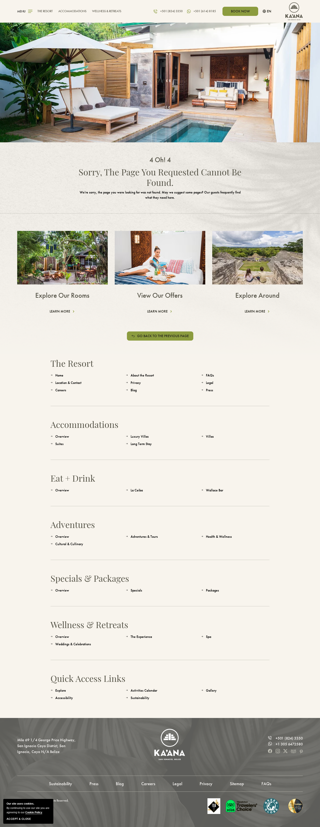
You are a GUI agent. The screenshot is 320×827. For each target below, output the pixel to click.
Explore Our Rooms (62, 295)
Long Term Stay (141, 444)
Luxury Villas (140, 436)
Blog (134, 390)
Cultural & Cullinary (69, 544)
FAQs (210, 375)
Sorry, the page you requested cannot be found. (160, 177)
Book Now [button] (240, 11)
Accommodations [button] (72, 11)
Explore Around (257, 295)
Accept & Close (19, 818)
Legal (209, 383)
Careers (60, 390)
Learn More (61, 311)
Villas (210, 436)
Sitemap (237, 783)
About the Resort (142, 375)
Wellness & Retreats (89, 624)
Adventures (73, 524)
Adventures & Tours (144, 537)
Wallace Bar (214, 490)
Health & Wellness (219, 537)
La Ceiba (137, 490)
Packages (212, 590)
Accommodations (84, 424)
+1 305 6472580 (289, 744)
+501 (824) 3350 (289, 738)
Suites (59, 444)
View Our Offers (160, 295)
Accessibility (64, 698)
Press (209, 390)
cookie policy (33, 812)
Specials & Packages (90, 578)
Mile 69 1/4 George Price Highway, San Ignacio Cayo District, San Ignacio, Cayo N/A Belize (46, 746)
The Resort (72, 363)
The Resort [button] (45, 11)
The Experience (141, 637)
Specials (136, 590)
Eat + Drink (73, 478)
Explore (60, 690)
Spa (208, 637)
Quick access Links (88, 678)
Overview (62, 436)
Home (59, 375)
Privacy (136, 383)
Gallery (211, 690)
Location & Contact (68, 383)
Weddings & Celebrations (73, 644)
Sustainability (140, 698)
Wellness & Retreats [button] (106, 11)
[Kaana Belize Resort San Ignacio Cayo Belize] (294, 11)
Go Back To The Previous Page (163, 336)
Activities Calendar (144, 690)
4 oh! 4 (160, 160)
